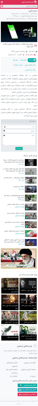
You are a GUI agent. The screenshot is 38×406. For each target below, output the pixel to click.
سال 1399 (16, 16)
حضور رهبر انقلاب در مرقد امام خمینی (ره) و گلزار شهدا (21, 19)
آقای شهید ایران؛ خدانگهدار (28, 290)
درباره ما (33, 376)
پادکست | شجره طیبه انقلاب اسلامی (14, 231)
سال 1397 (21, 244)
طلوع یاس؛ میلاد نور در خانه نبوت (10, 307)
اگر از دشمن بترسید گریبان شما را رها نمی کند (28, 337)
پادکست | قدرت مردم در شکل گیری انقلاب (14, 223)
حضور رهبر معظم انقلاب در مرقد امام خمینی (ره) (14, 197)
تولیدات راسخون (19, 207)
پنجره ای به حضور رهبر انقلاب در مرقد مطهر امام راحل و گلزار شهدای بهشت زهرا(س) (13, 161)
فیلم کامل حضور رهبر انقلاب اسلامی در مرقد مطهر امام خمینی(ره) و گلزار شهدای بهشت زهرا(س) (13, 170)
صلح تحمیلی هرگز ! (12, 337)
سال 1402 (21, 164)
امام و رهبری (14, 13)
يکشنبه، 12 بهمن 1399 (18, 51)
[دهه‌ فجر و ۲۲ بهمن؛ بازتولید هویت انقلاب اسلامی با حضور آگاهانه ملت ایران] (19, 258)
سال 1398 (21, 200)
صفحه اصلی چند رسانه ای (11, 371)
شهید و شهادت (17, 65)
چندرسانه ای (24, 13)
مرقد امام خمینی (30, 70)
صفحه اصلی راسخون (28, 369)
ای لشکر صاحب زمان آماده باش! (28, 307)
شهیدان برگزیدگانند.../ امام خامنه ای (14, 178)
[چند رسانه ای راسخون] (29, 2)
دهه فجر (15, 60)
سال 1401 (21, 173)
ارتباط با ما (13, 376)
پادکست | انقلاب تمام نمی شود (15, 213)
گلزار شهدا (23, 60)
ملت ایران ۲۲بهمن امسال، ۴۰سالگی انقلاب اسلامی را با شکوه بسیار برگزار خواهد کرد (14, 241)
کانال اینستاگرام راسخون (12, 364)
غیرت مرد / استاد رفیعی (11, 322)
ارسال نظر (32, 51)
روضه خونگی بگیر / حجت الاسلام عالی (10, 290)
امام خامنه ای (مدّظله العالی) (29, 16)
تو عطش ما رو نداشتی (30, 322)
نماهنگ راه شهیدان (18, 187)
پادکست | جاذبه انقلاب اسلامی (15, 204)
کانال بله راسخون (30, 362)
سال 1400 (21, 180)
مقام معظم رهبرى (30, 65)
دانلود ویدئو (29, 54)
